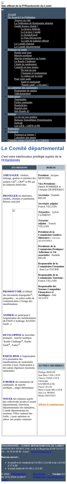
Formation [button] (13, 131)
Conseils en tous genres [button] (26, 67)
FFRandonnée (10, 160)
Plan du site (39, 474)
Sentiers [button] (12, 114)
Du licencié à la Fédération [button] (21, 17)
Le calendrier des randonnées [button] (23, 87)
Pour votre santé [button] (22, 78)
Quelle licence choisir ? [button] (26, 26)
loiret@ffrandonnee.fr (41, 451)
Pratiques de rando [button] (17, 49)
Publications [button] (14, 96)
